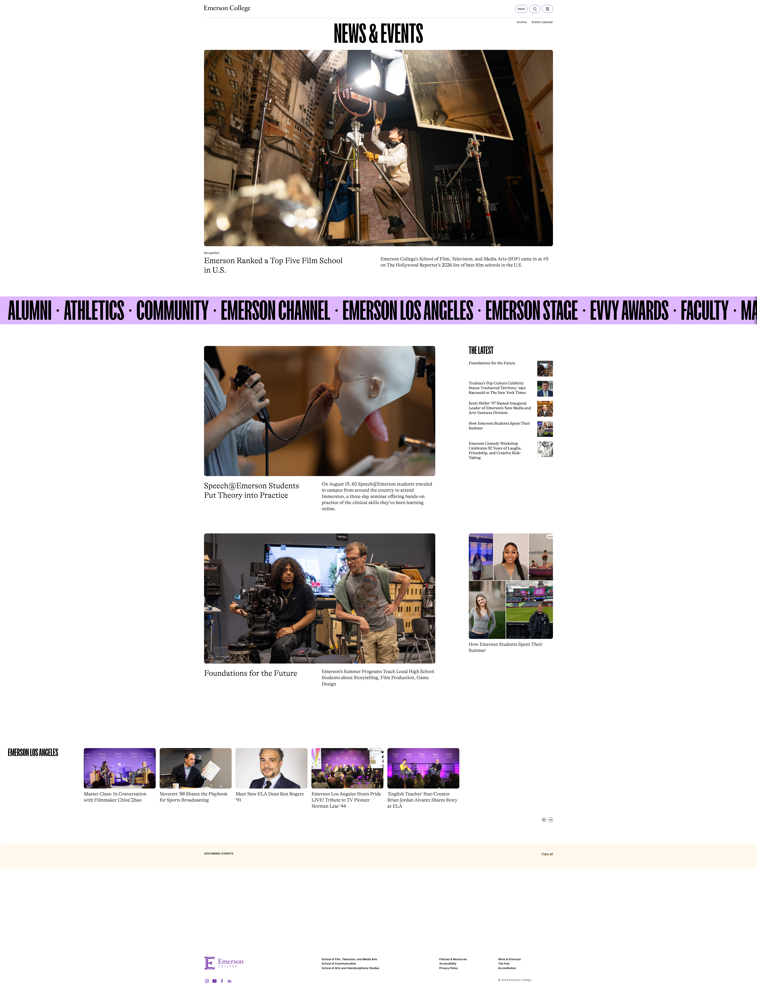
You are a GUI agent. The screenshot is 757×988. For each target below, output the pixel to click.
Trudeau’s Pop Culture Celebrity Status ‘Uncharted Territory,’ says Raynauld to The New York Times (497, 388)
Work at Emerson (509, 959)
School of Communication (339, 963)
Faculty (705, 310)
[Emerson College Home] (220, 7)
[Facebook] (222, 981)
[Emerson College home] (261, 963)
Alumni (30, 310)
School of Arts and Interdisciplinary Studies (350, 968)
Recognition (211, 253)
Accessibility (447, 963)
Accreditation (507, 968)
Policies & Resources (453, 959)
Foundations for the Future (492, 363)
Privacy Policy (448, 968)
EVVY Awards (629, 310)
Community (172, 310)
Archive (522, 22)
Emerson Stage (532, 310)
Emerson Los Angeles (408, 310)
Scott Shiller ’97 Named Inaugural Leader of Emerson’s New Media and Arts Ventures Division (500, 408)
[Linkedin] (229, 981)
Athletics (94, 310)
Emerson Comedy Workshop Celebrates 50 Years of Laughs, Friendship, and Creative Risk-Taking (495, 450)
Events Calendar (542, 22)
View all (547, 854)
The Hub (503, 963)
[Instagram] (207, 981)
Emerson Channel (275, 310)
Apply (521, 8)
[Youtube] (214, 981)
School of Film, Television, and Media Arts (349, 959)
